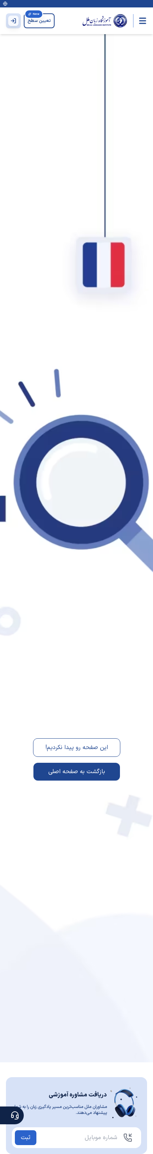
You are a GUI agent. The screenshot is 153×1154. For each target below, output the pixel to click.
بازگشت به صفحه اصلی (76, 771)
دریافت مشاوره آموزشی (78, 1095)
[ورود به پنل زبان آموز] (13, 20)
